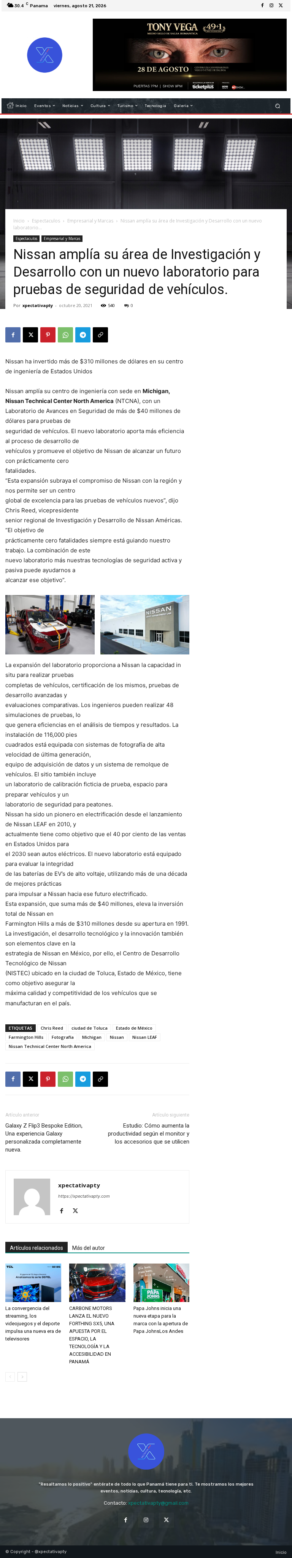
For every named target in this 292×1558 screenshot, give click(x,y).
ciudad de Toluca (89, 1028)
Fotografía (63, 1037)
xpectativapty (37, 305)
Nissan (117, 1037)
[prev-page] (10, 1377)
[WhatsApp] (65, 334)
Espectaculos (46, 221)
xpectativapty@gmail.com (158, 1503)
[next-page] (22, 1377)
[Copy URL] (100, 334)
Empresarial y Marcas (90, 221)
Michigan (92, 1037)
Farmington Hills (26, 1037)
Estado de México (134, 1028)
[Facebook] (262, 5)
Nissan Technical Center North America (50, 1046)
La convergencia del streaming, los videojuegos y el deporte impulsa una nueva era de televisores (33, 1323)
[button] (277, 105)
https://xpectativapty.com (84, 1196)
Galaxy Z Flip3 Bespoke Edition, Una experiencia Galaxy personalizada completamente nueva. (44, 1137)
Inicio (19, 221)
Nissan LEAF (144, 1037)
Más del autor (88, 1248)
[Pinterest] (48, 334)
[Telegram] (82, 334)
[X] (280, 5)
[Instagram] (271, 5)
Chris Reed (52, 1028)
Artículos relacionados (36, 1248)
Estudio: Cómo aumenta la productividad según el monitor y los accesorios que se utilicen (148, 1133)
